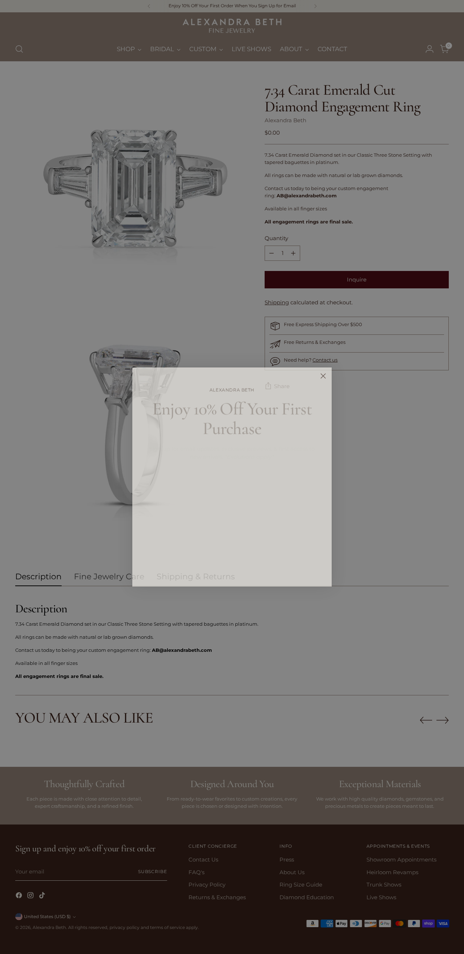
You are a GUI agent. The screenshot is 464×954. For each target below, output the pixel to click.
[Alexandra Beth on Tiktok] (243, 570)
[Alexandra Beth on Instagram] (232, 570)
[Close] (323, 376)
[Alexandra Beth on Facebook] (220, 570)
